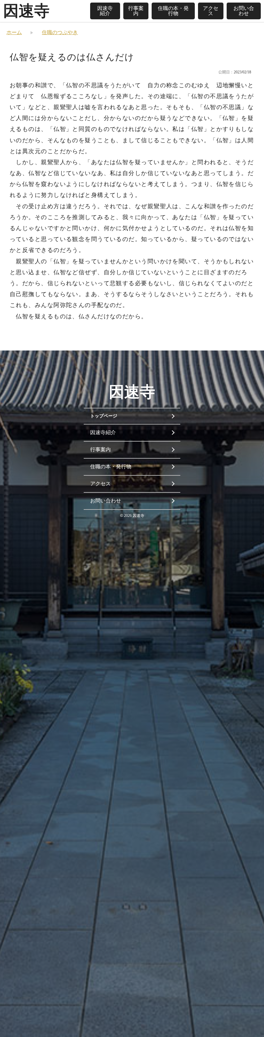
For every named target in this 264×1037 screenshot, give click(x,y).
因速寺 (26, 10)
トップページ (103, 416)
